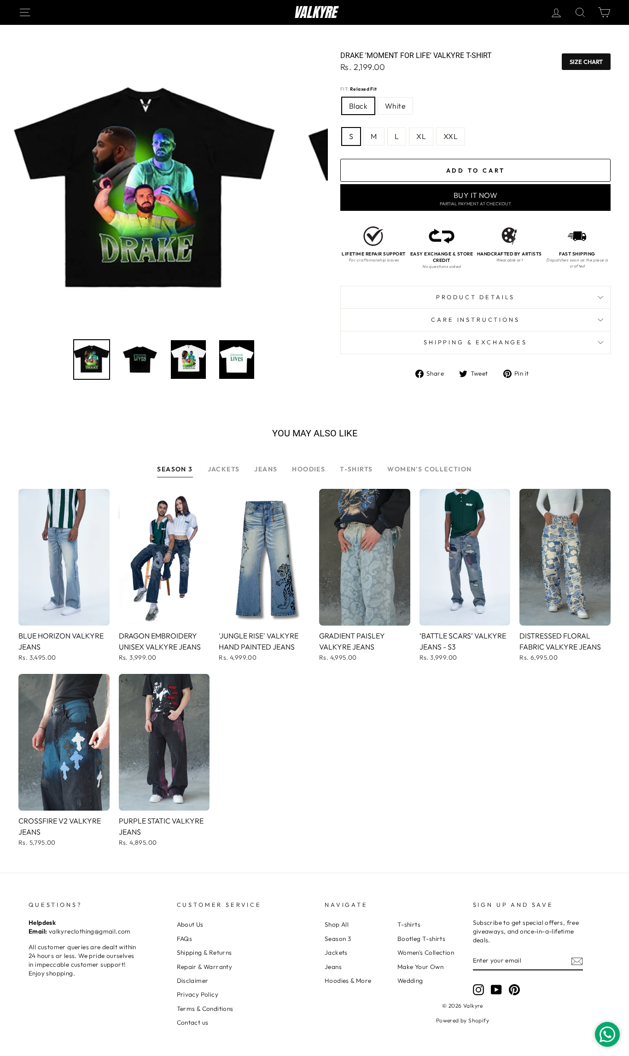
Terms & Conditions (205, 1008)
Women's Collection (425, 952)
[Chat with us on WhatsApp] (607, 1034)
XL (421, 136)
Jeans (333, 967)
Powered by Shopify (462, 1020)
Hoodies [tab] (308, 469)
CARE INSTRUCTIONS (475, 319)
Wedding (410, 980)
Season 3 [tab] (174, 469)
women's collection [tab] (429, 469)
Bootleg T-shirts (421, 938)
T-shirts (408, 924)
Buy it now (475, 199)
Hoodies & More (348, 980)
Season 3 (338, 938)
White (395, 105)
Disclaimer (193, 980)
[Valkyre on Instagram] (478, 989)
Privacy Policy (198, 994)
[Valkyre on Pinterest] (514, 989)
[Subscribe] (577, 961)
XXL (450, 136)
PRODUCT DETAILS (475, 297)
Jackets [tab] (224, 469)
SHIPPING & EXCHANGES (475, 342)
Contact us (193, 1022)
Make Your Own (420, 967)
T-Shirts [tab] (356, 469)
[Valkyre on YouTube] (496, 989)
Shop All (337, 924)
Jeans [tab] (265, 469)
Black (358, 105)
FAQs (184, 938)
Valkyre (314, 12)
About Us (190, 924)
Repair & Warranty (205, 967)
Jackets (336, 952)
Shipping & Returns (204, 952)
